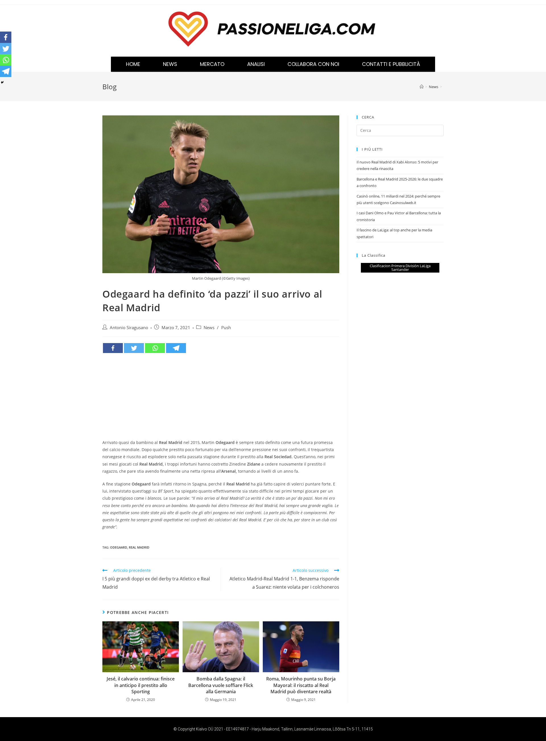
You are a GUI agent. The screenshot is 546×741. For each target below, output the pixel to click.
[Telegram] (176, 348)
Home (133, 64)
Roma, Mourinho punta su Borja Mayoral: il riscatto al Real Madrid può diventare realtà (301, 685)
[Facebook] (113, 348)
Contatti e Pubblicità (391, 64)
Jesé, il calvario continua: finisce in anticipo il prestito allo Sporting (141, 685)
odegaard (118, 547)
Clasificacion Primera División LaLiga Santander (400, 267)
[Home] (421, 86)
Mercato (212, 64)
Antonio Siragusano (129, 327)
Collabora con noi (313, 64)
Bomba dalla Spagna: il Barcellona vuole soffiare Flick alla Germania (220, 685)
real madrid (139, 547)
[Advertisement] (220, 396)
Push (226, 327)
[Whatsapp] (155, 348)
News (170, 64)
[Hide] (2, 82)
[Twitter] (134, 348)
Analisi (256, 64)
